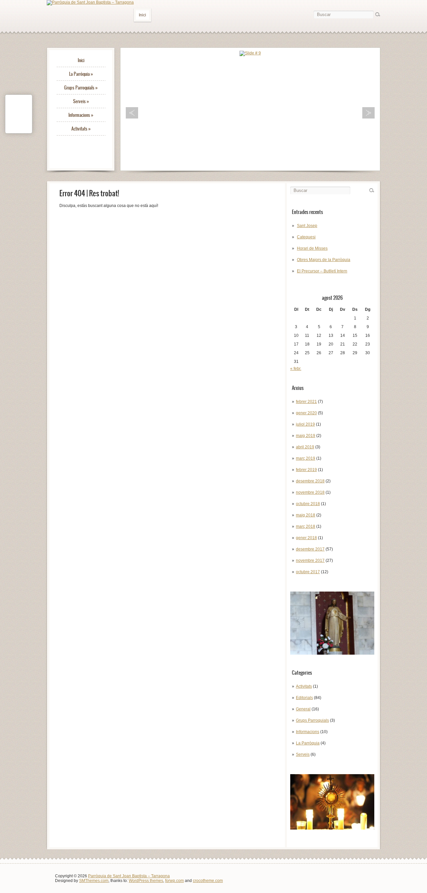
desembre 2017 (310, 549)
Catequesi (306, 237)
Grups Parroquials (81, 87)
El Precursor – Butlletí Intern (322, 271)
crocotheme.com (208, 880)
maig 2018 (305, 515)
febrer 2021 (306, 401)
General (303, 709)
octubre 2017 (308, 572)
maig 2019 (305, 435)
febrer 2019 (306, 469)
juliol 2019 (305, 424)
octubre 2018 (308, 503)
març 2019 (305, 458)
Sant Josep (307, 225)
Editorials (304, 697)
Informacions (80, 115)
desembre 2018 (310, 481)
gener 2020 (306, 413)
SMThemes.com (93, 880)
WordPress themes (146, 880)
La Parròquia (81, 74)
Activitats (81, 129)
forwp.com (174, 880)
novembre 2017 (310, 560)
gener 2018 (306, 537)
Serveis (81, 101)
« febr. (295, 368)
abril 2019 (305, 447)
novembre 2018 (310, 492)
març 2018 (305, 526)
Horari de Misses (312, 248)
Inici (142, 15)
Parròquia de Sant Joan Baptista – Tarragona (129, 876)
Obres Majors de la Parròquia (323, 259)
